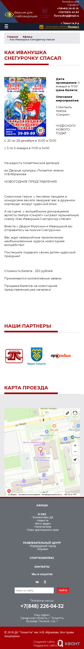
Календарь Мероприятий (61, 26)
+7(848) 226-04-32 (42, 605)
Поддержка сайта (45, 645)
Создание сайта (44, 642)
